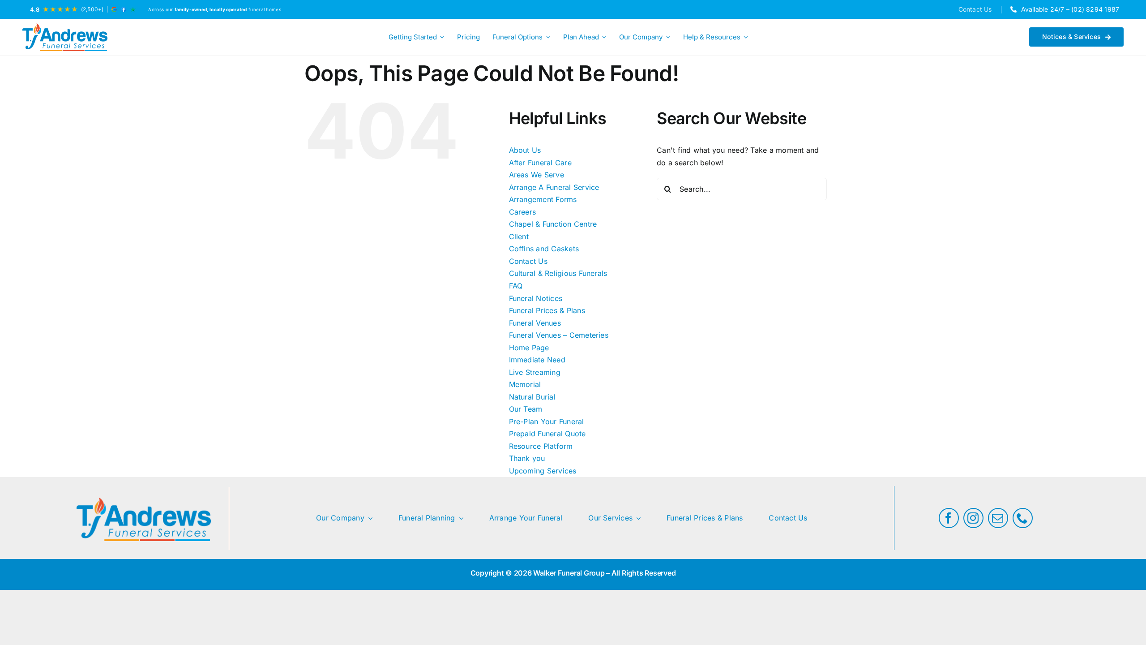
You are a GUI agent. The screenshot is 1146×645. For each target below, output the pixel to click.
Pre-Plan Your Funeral (546, 421)
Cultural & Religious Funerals (558, 273)
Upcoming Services (543, 470)
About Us (525, 150)
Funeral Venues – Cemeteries (558, 335)
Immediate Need (537, 359)
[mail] (998, 518)
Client (519, 236)
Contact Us (528, 261)
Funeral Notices (536, 298)
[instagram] (973, 518)
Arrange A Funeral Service (554, 187)
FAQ (516, 285)
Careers (522, 211)
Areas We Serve (536, 174)
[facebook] (949, 518)
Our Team (526, 408)
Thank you (527, 458)
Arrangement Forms (543, 199)
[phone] (1023, 518)
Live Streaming (534, 372)
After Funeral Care (540, 162)
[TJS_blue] (64, 37)
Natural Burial (532, 396)
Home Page (529, 347)
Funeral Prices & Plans (547, 310)
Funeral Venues (535, 322)
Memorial (525, 384)
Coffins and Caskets (544, 248)
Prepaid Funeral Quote (547, 433)
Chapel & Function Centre (553, 223)
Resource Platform (541, 446)
